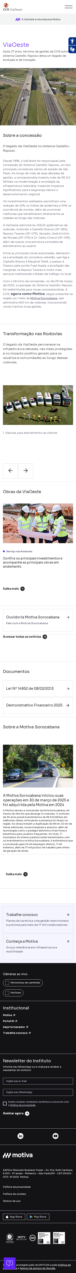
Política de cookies (14, 1194)
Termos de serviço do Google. (38, 1268)
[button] (68, 7)
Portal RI (8, 1021)
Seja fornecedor (14, 1027)
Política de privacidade (22, 1105)
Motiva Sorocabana (43, 298)
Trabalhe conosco (15, 1032)
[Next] (25, 471)
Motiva (7, 1015)
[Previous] (10, 471)
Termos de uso (12, 1201)
